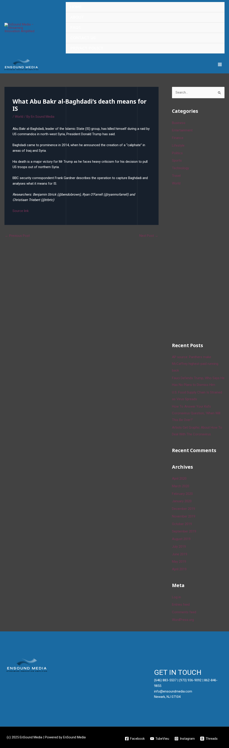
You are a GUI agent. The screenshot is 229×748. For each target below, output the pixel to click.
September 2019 (184, 531)
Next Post (148, 236)
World (19, 117)
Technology (180, 168)
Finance (177, 138)
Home (76, 7)
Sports (177, 160)
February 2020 (182, 494)
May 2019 (179, 562)
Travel (176, 176)
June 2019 (179, 554)
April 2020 (179, 479)
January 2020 (182, 501)
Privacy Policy (86, 48)
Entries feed (181, 605)
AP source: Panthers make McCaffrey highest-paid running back (195, 363)
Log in (176, 597)
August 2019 (181, 539)
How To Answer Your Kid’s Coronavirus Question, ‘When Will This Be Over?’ (196, 413)
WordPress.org (183, 620)
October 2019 (182, 524)
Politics (177, 153)
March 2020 (180, 486)
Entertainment (182, 130)
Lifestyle (178, 145)
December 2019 (183, 509)
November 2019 (183, 516)
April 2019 (179, 569)
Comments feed (184, 612)
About (77, 17)
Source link (21, 211)
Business (178, 123)
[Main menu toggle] (220, 64)
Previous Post (17, 236)
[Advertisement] (200, 263)
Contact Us (83, 38)
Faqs (75, 27)
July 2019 (179, 547)
